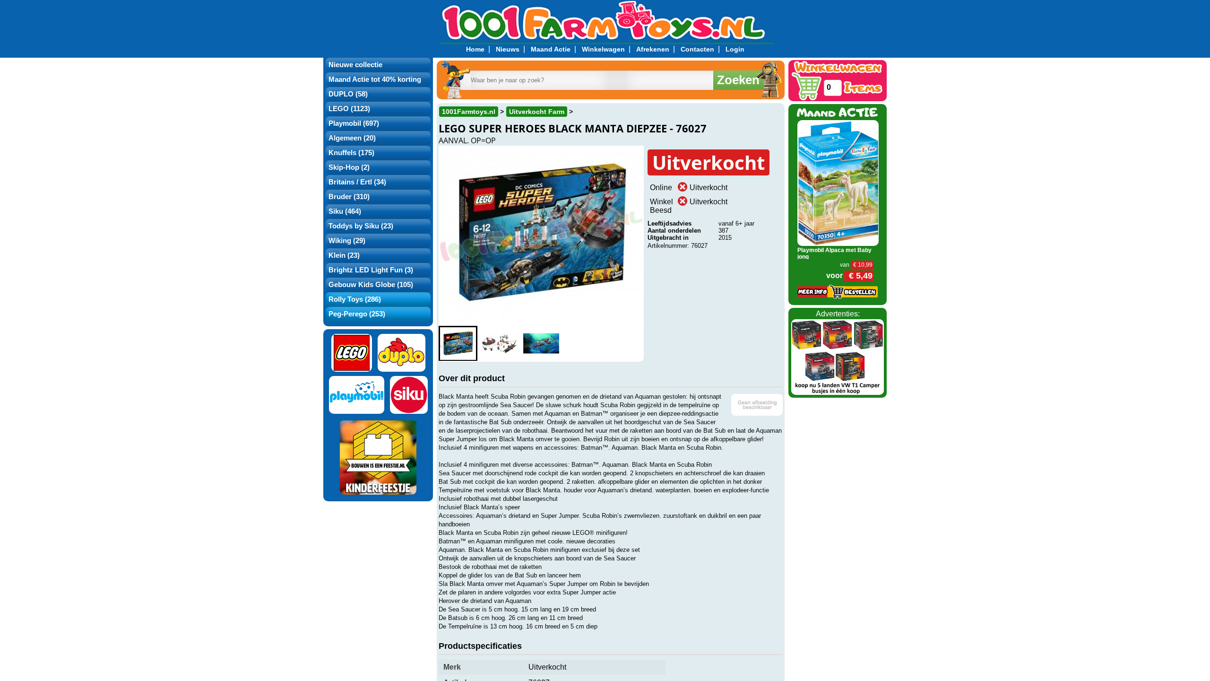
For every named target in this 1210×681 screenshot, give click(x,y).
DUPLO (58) (348, 94)
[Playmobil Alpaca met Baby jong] (838, 182)
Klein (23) (344, 255)
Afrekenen (652, 49)
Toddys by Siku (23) (360, 226)
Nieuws (507, 49)
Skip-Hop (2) (349, 167)
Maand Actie (550, 49)
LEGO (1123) (349, 109)
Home (475, 49)
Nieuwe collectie (355, 65)
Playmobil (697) (353, 123)
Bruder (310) (349, 197)
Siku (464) (344, 211)
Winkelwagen (603, 49)
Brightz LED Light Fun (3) (370, 270)
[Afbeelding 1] (458, 343)
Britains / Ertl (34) (357, 182)
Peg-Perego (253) (356, 314)
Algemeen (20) (352, 138)
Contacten (697, 49)
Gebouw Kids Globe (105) (370, 284)
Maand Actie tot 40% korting (374, 79)
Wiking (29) (346, 240)
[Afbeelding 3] (541, 343)
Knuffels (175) (351, 153)
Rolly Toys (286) (354, 299)
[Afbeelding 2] (499, 343)
